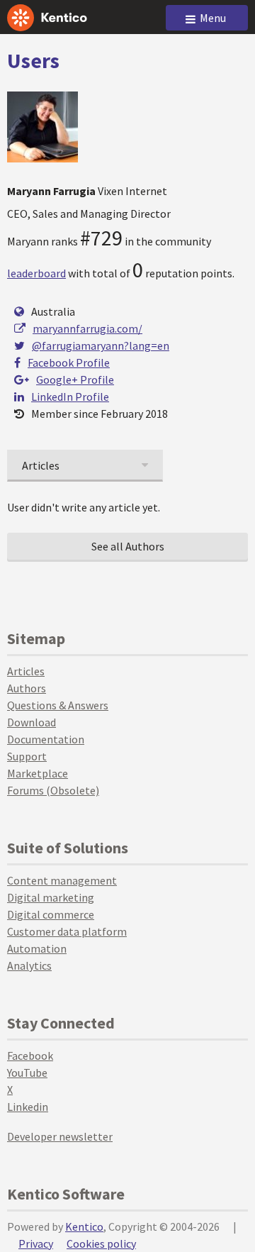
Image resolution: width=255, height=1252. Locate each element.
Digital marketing (50, 897)
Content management (62, 880)
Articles (26, 671)
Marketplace (37, 773)
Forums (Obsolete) (53, 790)
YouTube (27, 1072)
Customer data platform (67, 931)
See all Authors (127, 546)
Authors (26, 688)
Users (33, 60)
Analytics (29, 965)
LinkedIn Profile (70, 396)
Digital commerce (50, 914)
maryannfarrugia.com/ (87, 328)
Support (27, 756)
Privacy (35, 1243)
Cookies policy (101, 1243)
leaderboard (36, 273)
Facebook (30, 1055)
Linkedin (27, 1106)
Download (31, 722)
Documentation (45, 739)
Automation (37, 948)
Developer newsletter (60, 1136)
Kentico (84, 1226)
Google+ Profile (75, 379)
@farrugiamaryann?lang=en (100, 345)
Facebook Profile (69, 362)
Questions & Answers (57, 705)
